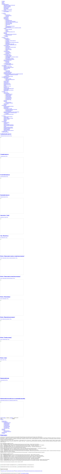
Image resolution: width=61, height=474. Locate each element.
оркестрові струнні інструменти (10, 21)
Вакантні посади (6, 7)
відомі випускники (9, 15)
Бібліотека (5, 33)
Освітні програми (8, 78)
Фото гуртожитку (8, 48)
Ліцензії (5, 85)
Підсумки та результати (7, 431)
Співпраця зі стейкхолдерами (8, 76)
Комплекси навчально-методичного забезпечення (11, 111)
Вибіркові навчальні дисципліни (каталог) (10, 112)
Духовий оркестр (4, 154)
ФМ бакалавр (4, 105)
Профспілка (6, 35)
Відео (3, 2)
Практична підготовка (9, 110)
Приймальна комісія (7, 128)
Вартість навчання (7, 129)
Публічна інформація (5, 4)
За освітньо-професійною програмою (11, 109)
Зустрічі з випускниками (9, 64)
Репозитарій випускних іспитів (8, 114)
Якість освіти (4, 65)
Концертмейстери (4, 378)
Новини (7, 36)
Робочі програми (6, 87)
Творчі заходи (6, 92)
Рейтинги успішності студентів (8, 67)
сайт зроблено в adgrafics (25, 473)
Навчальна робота (6, 51)
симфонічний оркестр (7, 422)
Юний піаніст (3, 435)
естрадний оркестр (8, 97)
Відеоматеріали (6, 89)
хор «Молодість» (6, 427)
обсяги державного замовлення (8, 125)
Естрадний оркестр (5, 174)
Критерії (5, 119)
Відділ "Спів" (3, 357)
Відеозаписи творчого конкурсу (9, 130)
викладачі (5, 32)
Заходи (7, 30)
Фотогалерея (6, 90)
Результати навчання (7, 83)
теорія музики (8, 24)
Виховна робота (6, 45)
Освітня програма (8, 52)
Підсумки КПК (6, 11)
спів (6, 25)
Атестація (7, 75)
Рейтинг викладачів (7, 68)
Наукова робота (6, 38)
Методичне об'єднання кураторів (11, 47)
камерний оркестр (8, 94)
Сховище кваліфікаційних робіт (9, 88)
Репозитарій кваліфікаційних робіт (11, 44)
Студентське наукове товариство (11, 40)
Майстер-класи (6, 103)
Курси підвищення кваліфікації (7, 10)
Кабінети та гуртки (9, 49)
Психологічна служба (7, 54)
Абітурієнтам (4, 121)
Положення (7, 41)
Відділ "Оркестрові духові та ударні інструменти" (12, 256)
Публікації (7, 39)
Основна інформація (9, 29)
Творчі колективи (6, 93)
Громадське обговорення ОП (10, 79)
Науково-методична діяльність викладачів (12, 42)
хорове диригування (9, 23)
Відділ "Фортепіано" (5, 296)
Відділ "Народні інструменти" (7, 317)
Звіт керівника (6, 8)
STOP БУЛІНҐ (8, 57)
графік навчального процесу (8, 116)
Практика (5, 120)
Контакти (3, 3)
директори (7, 16)
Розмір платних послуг (7, 84)
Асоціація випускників (7, 63)
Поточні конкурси (8, 102)
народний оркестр (8, 95)
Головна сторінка (3, 417)
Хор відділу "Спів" (5, 215)
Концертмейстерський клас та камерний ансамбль (13, 27)
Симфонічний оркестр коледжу (6, 135)
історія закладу (8, 14)
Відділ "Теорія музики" (6, 337)
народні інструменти (9, 22)
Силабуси (5, 86)
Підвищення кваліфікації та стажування (12, 74)
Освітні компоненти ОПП (8, 108)
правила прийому (6, 122)
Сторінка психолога (9, 55)
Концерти (5, 100)
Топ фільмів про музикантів (10, 59)
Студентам (3, 115)
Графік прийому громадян (8, 9)
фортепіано (7, 19)
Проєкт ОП (7, 80)
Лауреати (5, 104)
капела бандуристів (7, 426)
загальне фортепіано (9, 20)
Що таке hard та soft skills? (10, 58)
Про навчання (6, 77)
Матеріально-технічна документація (9, 5)
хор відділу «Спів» (8, 99)
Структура (3, 13)
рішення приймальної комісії (8, 127)
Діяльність (3, 37)
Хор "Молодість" (4, 235)
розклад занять (6, 117)
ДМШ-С (5, 28)
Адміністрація (6, 17)
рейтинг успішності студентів (8, 118)
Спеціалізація (6, 18)
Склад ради (7, 62)
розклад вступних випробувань (8, 124)
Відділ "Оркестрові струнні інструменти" (10, 276)
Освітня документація (7, 6)
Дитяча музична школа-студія (10, 31)
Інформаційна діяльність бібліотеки (11, 34)
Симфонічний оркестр (5, 133)
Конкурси (5, 101)
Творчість (3, 91)
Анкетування (8, 70)
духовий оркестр (8, 96)
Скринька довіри (4, 131)
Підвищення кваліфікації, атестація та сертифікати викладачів (13, 73)
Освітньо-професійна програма (8, 106)
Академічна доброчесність (8, 72)
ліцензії (5, 126)
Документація (8, 46)
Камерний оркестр (4, 195)
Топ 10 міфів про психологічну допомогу (12, 56)
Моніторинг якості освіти (8, 66)
